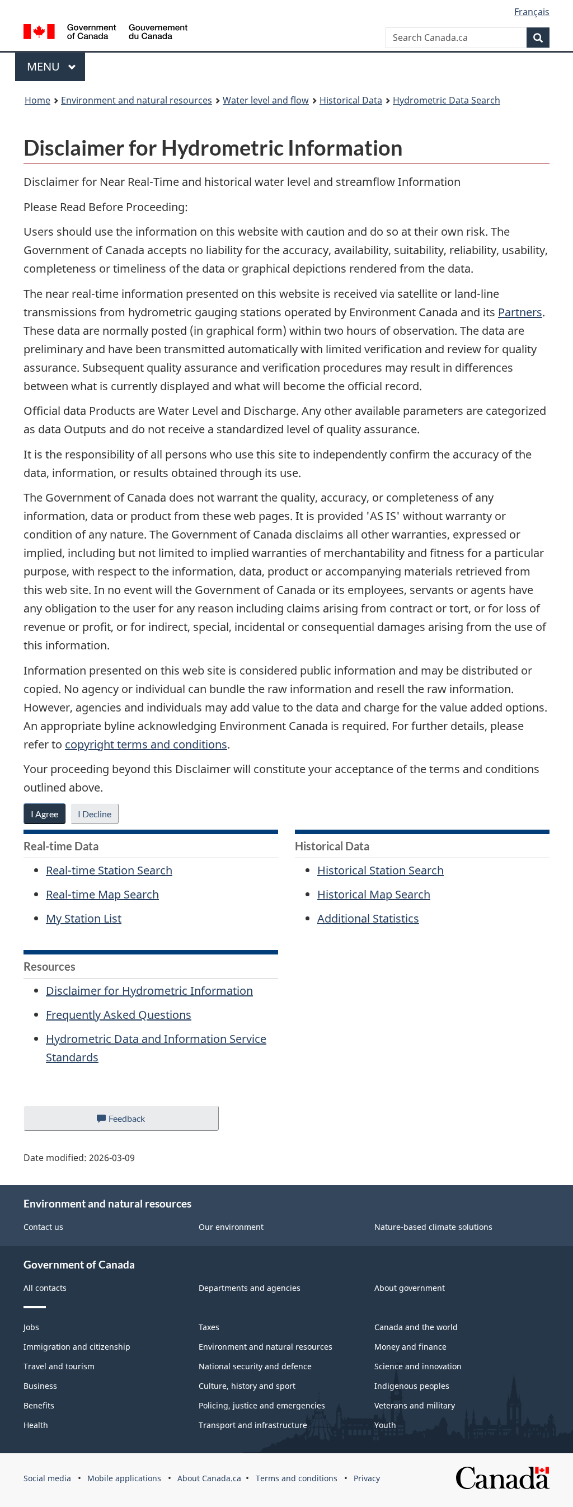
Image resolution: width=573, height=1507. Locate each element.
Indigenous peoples (411, 1385)
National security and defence (255, 1366)
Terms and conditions (296, 1478)
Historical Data (351, 100)
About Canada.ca (209, 1478)
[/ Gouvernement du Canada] (105, 33)
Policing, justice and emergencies (262, 1405)
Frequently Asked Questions (118, 1014)
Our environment (231, 1226)
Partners (520, 312)
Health (36, 1425)
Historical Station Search (380, 870)
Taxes (209, 1327)
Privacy (367, 1478)
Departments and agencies (249, 1288)
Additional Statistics (368, 918)
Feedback (138, 1122)
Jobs (31, 1327)
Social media (47, 1478)
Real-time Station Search (109, 870)
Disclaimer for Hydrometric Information (149, 990)
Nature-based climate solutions (433, 1226)
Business (40, 1385)
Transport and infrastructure (253, 1425)
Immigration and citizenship (77, 1346)
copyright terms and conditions (146, 744)
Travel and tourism (59, 1366)
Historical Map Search (373, 894)
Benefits (39, 1405)
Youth (385, 1425)
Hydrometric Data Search (446, 100)
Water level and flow (266, 100)
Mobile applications (124, 1478)
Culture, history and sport (247, 1385)
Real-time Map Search (102, 894)
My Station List (83, 918)
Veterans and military (414, 1405)
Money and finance (410, 1346)
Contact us (43, 1226)
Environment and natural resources (136, 100)
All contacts (45, 1288)
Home (37, 100)
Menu (45, 66)
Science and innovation (418, 1366)
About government (409, 1288)
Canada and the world (416, 1327)
